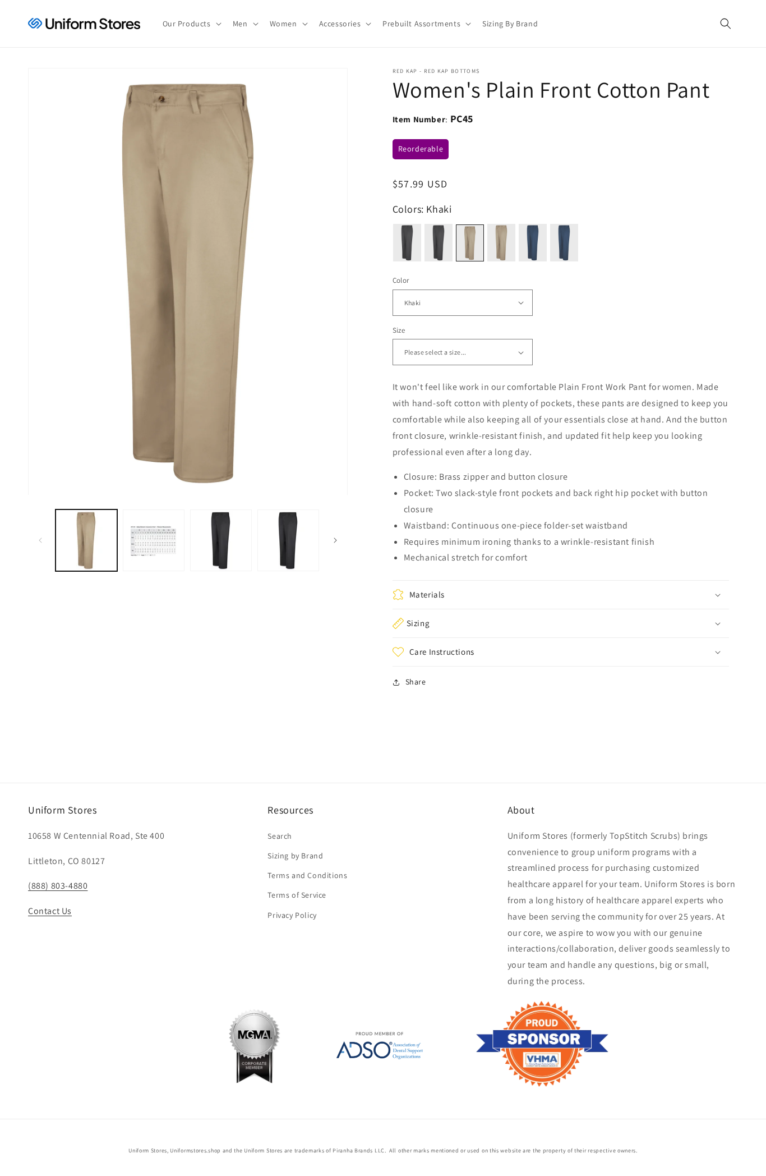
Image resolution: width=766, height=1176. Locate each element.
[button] (191, 23)
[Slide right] (335, 540)
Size (399, 330)
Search (279, 836)
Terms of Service (296, 895)
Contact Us (50, 911)
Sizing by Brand (295, 856)
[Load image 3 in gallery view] (221, 540)
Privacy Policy (291, 915)
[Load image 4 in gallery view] (288, 540)
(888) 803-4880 (57, 886)
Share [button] (415, 682)
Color (401, 280)
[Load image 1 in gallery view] (86, 540)
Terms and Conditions (307, 875)
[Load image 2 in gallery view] (153, 540)
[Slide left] (40, 540)
